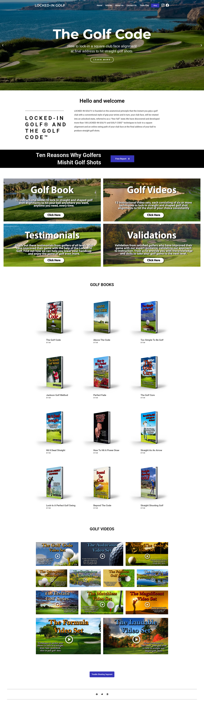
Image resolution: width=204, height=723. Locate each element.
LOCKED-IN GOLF (50, 5)
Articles (108, 5)
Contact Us (132, 5)
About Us (119, 5)
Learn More (60, 71)
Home (99, 5)
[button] (2, 45)
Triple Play (144, 5)
